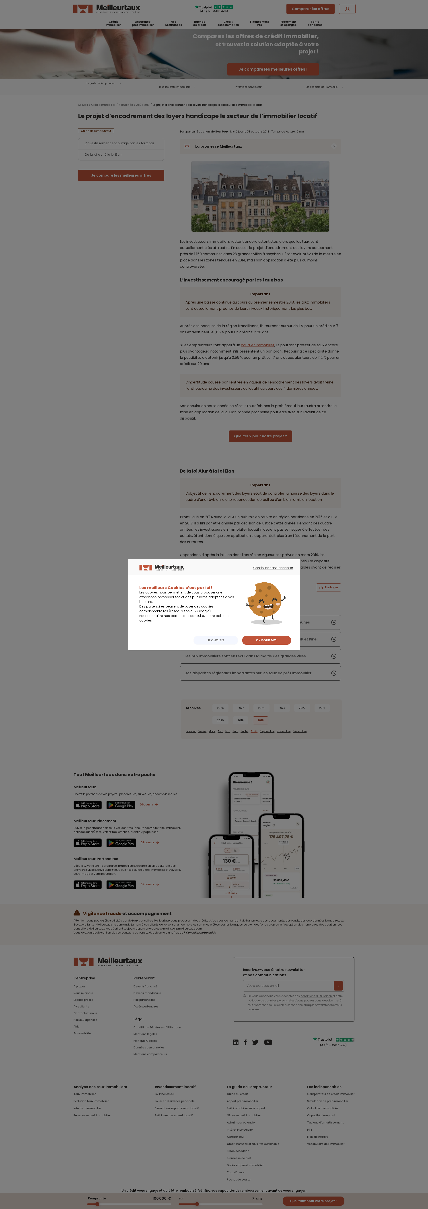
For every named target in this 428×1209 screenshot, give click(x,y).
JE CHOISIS (215, 640)
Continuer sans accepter (271, 572)
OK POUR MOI (266, 640)
